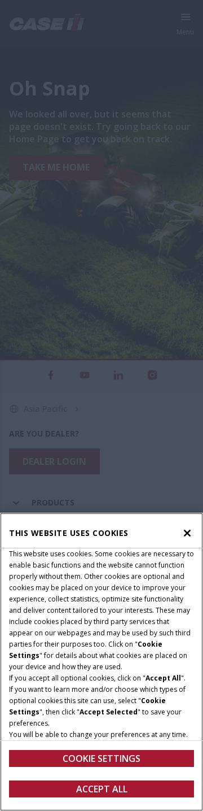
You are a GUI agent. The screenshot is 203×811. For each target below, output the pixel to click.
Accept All (101, 789)
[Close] (187, 533)
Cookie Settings (101, 758)
